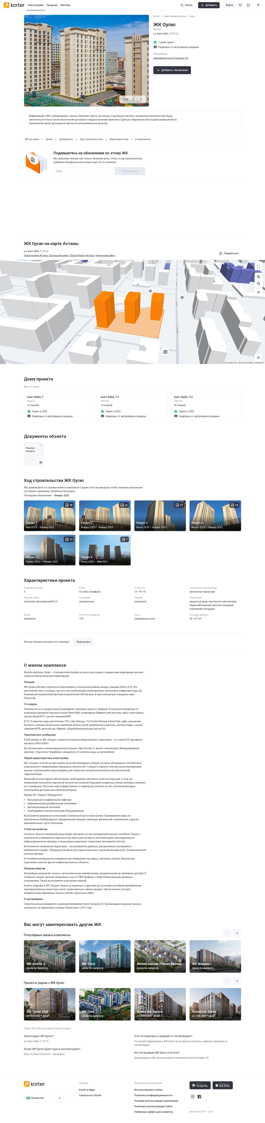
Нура (192, 16)
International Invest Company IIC (170, 58)
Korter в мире (87, 1089)
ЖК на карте (32, 139)
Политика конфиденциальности (153, 1095)
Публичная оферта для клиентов (153, 1111)
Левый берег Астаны (82, 255)
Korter (156, 16)
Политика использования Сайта (153, 1106)
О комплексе (142, 139)
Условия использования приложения (156, 1100)
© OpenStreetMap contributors (251, 363)
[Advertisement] (132, 208)
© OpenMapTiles (230, 363)
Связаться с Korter (90, 1095)
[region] (132, 312)
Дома (49, 139)
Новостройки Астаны (174, 16)
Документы (66, 139)
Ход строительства (91, 139)
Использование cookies (148, 1089)
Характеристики (118, 139)
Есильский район (59, 255)
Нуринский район (105, 255)
